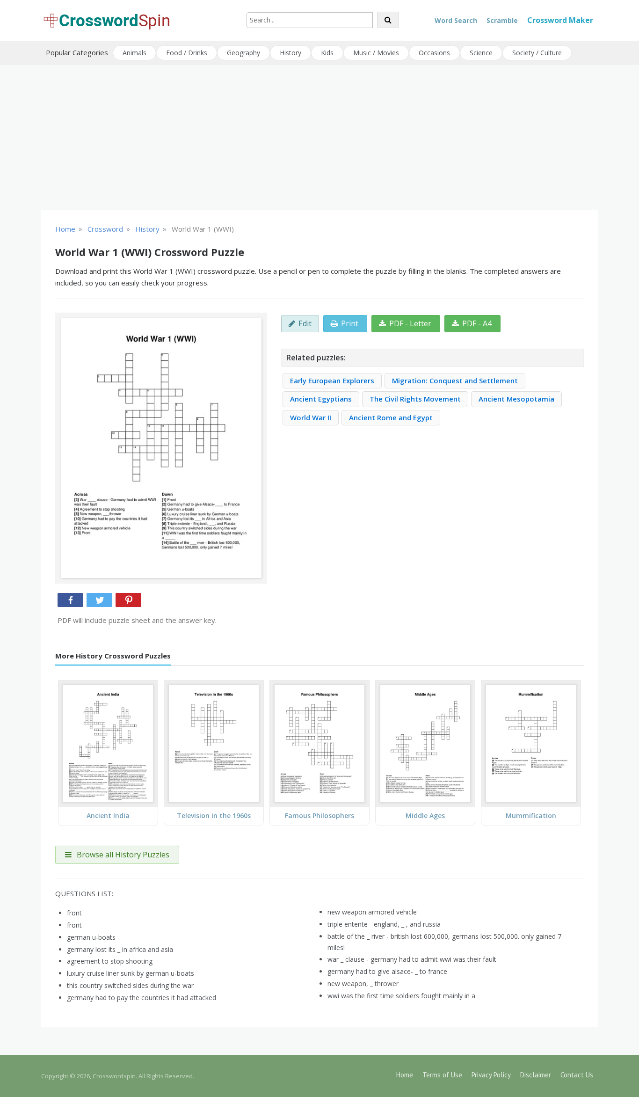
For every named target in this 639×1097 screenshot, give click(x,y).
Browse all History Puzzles (122, 854)
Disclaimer (535, 1074)
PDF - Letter (410, 323)
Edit (305, 323)
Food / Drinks (186, 52)
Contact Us (576, 1074)
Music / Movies (376, 52)
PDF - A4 (477, 323)
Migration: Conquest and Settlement (455, 380)
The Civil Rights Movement (415, 398)
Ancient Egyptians (321, 398)
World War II (310, 417)
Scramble (502, 20)
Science (481, 52)
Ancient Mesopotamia (516, 398)
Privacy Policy (491, 1074)
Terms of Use (442, 1074)
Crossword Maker (560, 20)
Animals (134, 52)
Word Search (456, 20)
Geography (243, 52)
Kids (327, 52)
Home (404, 1074)
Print (349, 323)
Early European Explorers (332, 380)
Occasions (434, 52)
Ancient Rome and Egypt (391, 417)
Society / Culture (537, 52)
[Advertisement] (319, 137)
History (290, 52)
